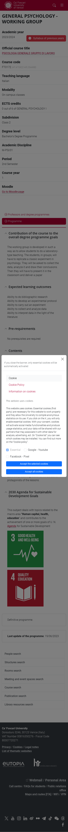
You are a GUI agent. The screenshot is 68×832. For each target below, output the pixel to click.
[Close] (62, 359)
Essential (15, 449)
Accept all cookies (34, 471)
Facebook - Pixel (19, 456)
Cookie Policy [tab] (16, 384)
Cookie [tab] (13, 378)
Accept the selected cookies (34, 463)
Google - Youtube (38, 449)
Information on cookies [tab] (22, 391)
